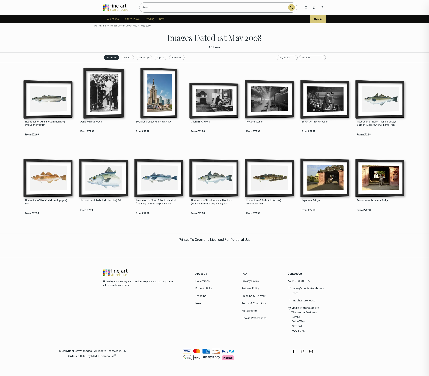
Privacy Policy (250, 281)
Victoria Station (254, 121)
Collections (112, 19)
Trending (149, 19)
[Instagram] (311, 353)
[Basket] (314, 7)
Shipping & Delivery (253, 296)
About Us (201, 273)
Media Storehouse (102, 356)
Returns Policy (251, 288)
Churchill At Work (200, 121)
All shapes (111, 57)
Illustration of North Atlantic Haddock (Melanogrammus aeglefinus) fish (156, 202)
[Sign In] (322, 7)
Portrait (127, 57)
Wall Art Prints (101, 25)
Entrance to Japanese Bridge (372, 200)
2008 (128, 25)
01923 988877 (301, 281)
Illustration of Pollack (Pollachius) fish (100, 200)
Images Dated (117, 25)
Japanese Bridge (311, 200)
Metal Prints (249, 310)
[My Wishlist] (306, 7)
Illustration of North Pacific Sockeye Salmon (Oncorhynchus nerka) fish (376, 123)
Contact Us (295, 273)
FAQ (244, 273)
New (161, 19)
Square (160, 57)
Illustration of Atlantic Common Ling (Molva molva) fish (45, 123)
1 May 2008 (144, 25)
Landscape (144, 57)
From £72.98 (32, 134)
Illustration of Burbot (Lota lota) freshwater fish (263, 202)
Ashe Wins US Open (91, 121)
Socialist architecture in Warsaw (153, 121)
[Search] (291, 7)
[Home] (118, 7)
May (135, 25)
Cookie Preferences (254, 318)
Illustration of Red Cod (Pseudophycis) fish (46, 202)
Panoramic (177, 57)
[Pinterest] (302, 353)
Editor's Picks (132, 19)
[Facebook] (293, 353)
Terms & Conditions (254, 303)
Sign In (318, 19)
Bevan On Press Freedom (315, 121)
